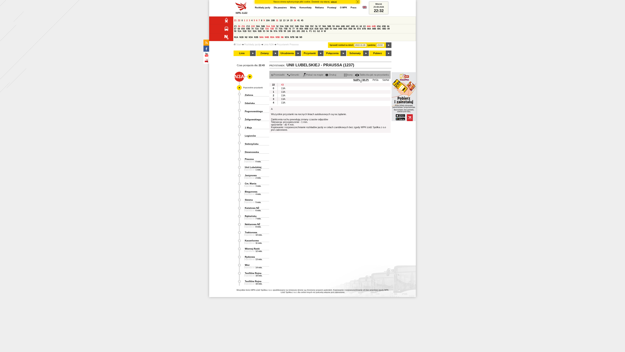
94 (267, 31)
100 (289, 31)
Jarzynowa (251, 175)
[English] (364, 8)
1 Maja (248, 127)
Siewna (249, 199)
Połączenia (332, 53)
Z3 (235, 26)
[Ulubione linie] (248, 76)
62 (361, 26)
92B (260, 31)
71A (257, 29)
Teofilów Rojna (253, 273)
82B (326, 29)
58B (329, 26)
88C (379, 29)
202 (303, 31)
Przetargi (331, 7)
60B (343, 26)
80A (301, 29)
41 (298, 20)
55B (307, 26)
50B (263, 26)
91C (249, 31)
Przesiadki (279, 74)
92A (255, 31)
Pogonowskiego (254, 111)
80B (306, 29)
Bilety (293, 7)
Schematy (355, 53)
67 (235, 29)
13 (284, 20)
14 (288, 20)
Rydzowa (250, 257)
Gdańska (250, 103)
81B (316, 29)
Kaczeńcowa (252, 240)
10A (268, 20)
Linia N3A (269, 44)
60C (348, 26)
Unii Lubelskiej (253, 167)
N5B (278, 37)
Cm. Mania (250, 183)
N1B (241, 37)
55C (312, 26)
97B (280, 31)
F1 (310, 31)
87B (364, 29)
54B (297, 26)
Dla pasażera (280, 7)
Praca (353, 7)
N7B (292, 37)
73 (276, 29)
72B (272, 29)
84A (335, 29)
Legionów (250, 135)
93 (264, 31)
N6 (282, 37)
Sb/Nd (385, 80)
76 (290, 29)
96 (271, 31)
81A (311, 29)
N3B (256, 37)
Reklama (319, 7)
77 (293, 29)
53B (287, 26)
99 (285, 31)
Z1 (235, 20)
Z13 (248, 26)
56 (316, 26)
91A (239, 31)
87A (359, 29)
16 (295, 20)
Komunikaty (305, 7)
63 (364, 26)
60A (338, 26)
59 (333, 26)
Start (238, 44)
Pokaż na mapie (314, 74)
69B (248, 29)
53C (292, 26)
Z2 (239, 20)
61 (357, 26)
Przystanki (310, 53)
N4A (261, 37)
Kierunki (294, 74)
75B (285, 29)
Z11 (243, 26)
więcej (334, 1)
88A (369, 29)
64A (369, 26)
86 (355, 29)
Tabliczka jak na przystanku (374, 74)
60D (353, 26)
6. (307, 31)
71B (262, 29)
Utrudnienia (287, 53)
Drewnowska (252, 152)
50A (258, 26)
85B (350, 29)
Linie (242, 53)
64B (374, 26)
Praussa (249, 159)
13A (283, 88)
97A (275, 31)
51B (273, 26)
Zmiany (264, 53)
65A (379, 26)
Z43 (253, 26)
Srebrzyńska (251, 144)
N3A (251, 37)
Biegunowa (251, 191)
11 (277, 20)
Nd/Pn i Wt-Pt (361, 80)
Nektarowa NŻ (252, 224)
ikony (350, 74)
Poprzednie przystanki (253, 88)
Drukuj (332, 74)
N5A (272, 37)
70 (252, 29)
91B (244, 31)
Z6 (239, 26)
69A (243, 29)
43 (282, 84)
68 (239, 29)
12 (280, 20)
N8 (297, 37)
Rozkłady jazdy (252, 44)
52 (277, 26)
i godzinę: (371, 45)
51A (268, 26)
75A (280, 29)
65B (384, 26)
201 (298, 31)
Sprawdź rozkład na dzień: (342, 45)
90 (235, 31)
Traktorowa (251, 232)
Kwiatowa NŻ (252, 208)
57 (320, 26)
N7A (287, 37)
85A (345, 29)
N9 (300, 37)
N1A (236, 37)
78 (297, 29)
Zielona (249, 95)
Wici (247, 265)
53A (282, 26)
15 (291, 20)
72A (267, 29)
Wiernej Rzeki (252, 248)
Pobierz (377, 53)
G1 (314, 31)
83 (331, 29)
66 (388, 26)
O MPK (343, 7)
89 (388, 29)
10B (273, 20)
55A (302, 26)
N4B (267, 37)
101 (293, 31)
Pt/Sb (375, 80)
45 (302, 20)
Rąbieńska (251, 216)
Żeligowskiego (253, 119)
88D (384, 29)
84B (340, 29)
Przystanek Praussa (288, 44)
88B (374, 29)
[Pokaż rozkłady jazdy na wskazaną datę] (388, 45)
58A (324, 26)
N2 (246, 37)
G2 (318, 31)
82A (321, 29)
